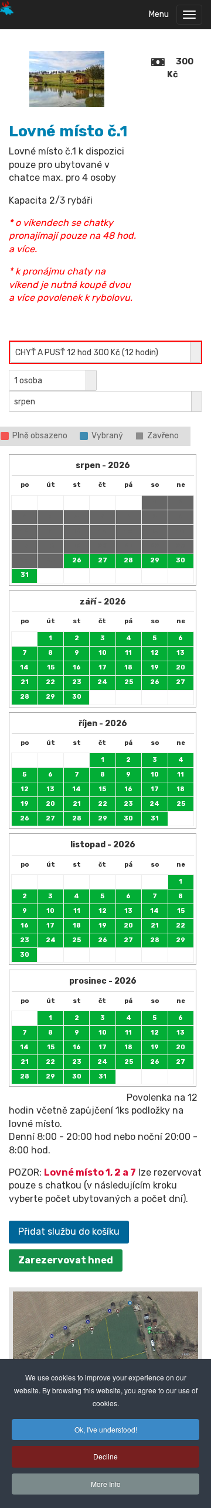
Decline (105, 1456)
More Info (106, 1484)
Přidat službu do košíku (69, 1231)
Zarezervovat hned (65, 1260)
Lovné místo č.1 (68, 131)
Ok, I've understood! (105, 1429)
